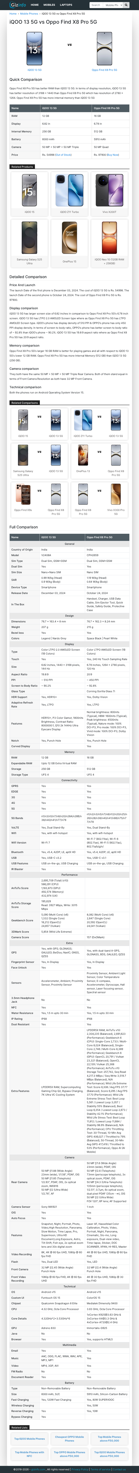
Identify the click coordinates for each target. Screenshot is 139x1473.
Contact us (119, 1469)
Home (35, 4)
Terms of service (101, 1469)
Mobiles (49, 4)
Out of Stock (63, 154)
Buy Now (112, 154)
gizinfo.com (38, 1469)
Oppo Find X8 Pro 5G (104, 70)
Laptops (66, 4)
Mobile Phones (29, 13)
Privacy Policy (80, 1469)
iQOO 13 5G (35, 70)
